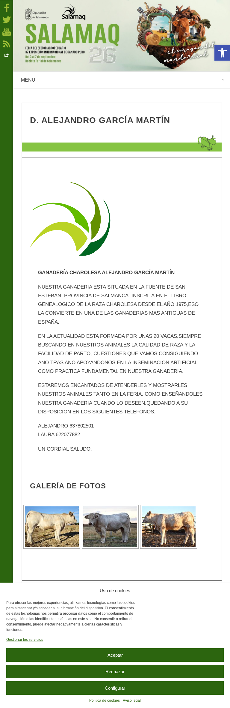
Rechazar (115, 671)
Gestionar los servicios (24, 640)
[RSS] (6, 43)
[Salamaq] (121, 35)
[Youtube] (6, 31)
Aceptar (115, 655)
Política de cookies (104, 700)
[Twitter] (6, 19)
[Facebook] (6, 7)
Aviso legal (132, 700)
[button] (222, 53)
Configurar (115, 688)
